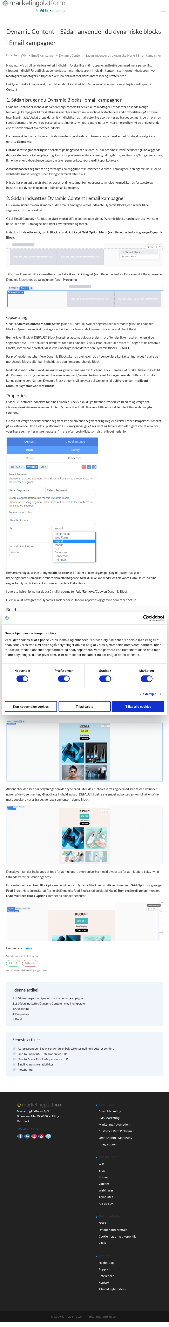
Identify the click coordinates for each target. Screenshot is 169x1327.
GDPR (102, 1223)
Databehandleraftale (113, 1230)
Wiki (24, 55)
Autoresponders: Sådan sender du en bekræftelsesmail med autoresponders (66, 1048)
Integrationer (108, 1144)
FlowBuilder (26, 1069)
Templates (106, 1197)
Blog (102, 1170)
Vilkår (102, 1243)
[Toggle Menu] (163, 10)
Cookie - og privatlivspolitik (117, 1236)
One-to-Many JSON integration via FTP (43, 1059)
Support (104, 1269)
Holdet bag (106, 1263)
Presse (103, 1177)
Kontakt (104, 1282)
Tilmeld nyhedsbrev (112, 1289)
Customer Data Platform (115, 1131)
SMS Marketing (109, 1118)
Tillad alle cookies (138, 706)
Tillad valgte (84, 706)
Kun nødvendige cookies (31, 706)
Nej (31, 963)
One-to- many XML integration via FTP (42, 1054)
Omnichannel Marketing (115, 1138)
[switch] (64, 678)
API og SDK (106, 1204)
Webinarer (106, 1190)
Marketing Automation (114, 1124)
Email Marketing (110, 1111)
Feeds (29, 948)
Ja (14, 963)
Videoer (104, 1184)
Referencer (106, 1276)
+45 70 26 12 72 (27, 1129)
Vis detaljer (148, 694)
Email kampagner (43, 55)
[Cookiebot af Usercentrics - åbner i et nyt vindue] (146, 618)
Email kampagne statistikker (35, 1064)
